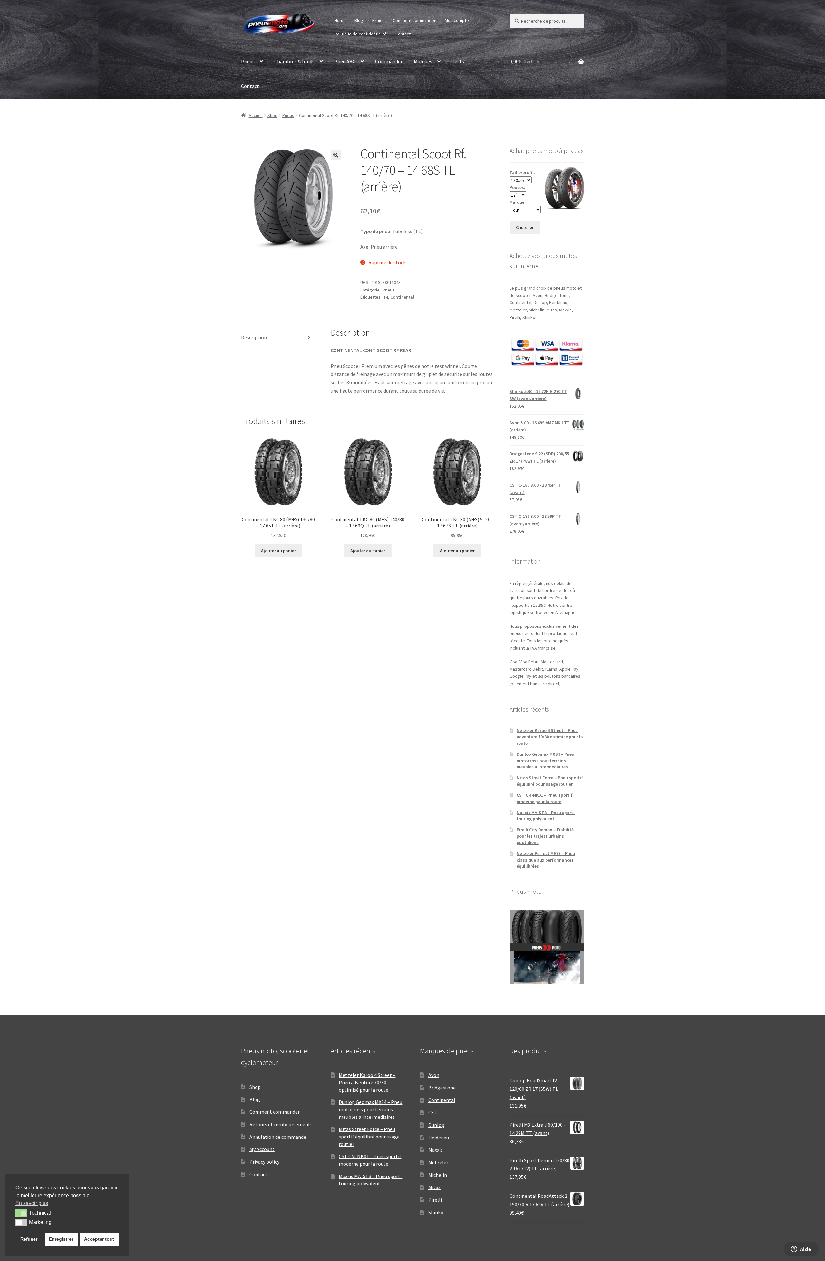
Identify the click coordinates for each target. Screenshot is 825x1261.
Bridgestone (442, 1087)
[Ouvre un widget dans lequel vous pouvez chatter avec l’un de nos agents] (801, 1250)
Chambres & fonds (294, 61)
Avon (433, 1075)
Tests (458, 61)
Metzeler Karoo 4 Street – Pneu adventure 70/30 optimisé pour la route (550, 736)
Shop (272, 115)
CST (432, 1112)
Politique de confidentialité (361, 34)
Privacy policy (264, 1161)
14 (385, 297)
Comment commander (414, 20)
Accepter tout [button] (99, 1239)
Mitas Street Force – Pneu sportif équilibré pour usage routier (550, 781)
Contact (403, 34)
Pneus (248, 61)
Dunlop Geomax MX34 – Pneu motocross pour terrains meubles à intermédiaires (545, 760)
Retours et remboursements (281, 1124)
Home (340, 20)
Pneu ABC (344, 61)
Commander (389, 61)
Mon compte (457, 20)
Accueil (256, 115)
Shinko (435, 1212)
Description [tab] (254, 337)
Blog (358, 20)
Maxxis (435, 1150)
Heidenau (438, 1137)
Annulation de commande (277, 1137)
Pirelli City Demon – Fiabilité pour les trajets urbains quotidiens (545, 836)
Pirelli (435, 1200)
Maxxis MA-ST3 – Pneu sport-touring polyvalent (546, 816)
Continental (402, 297)
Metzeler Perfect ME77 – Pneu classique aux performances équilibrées (546, 860)
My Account (262, 1149)
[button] (336, 155)
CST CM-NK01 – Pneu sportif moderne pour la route (545, 798)
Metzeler (438, 1162)
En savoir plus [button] (31, 1203)
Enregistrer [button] (61, 1239)
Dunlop (436, 1125)
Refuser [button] (28, 1239)
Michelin (437, 1175)
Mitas (434, 1187)
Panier (378, 20)
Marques (423, 61)
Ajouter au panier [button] (278, 551)
